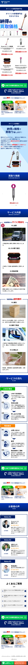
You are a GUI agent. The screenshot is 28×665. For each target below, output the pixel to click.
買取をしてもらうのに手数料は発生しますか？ (14, 591)
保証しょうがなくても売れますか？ (12, 601)
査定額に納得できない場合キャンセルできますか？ (14, 596)
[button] (2, 194)
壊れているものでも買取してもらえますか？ (13, 606)
